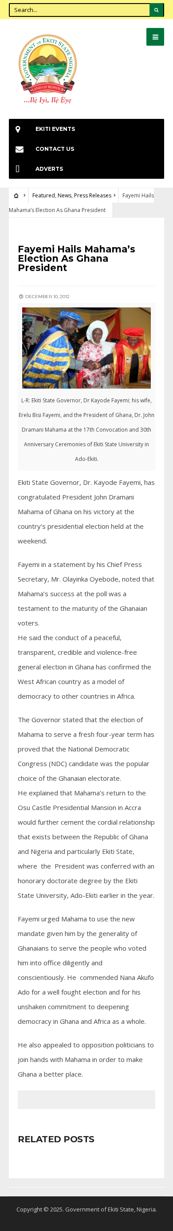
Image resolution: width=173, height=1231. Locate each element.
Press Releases (92, 195)
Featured (43, 195)
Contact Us (54, 149)
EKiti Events (55, 129)
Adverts (49, 168)
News (64, 195)
